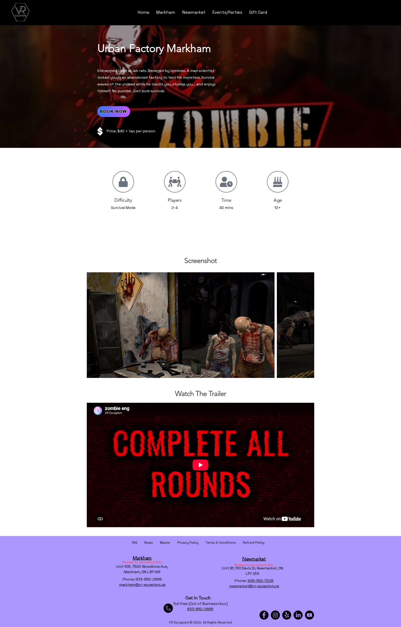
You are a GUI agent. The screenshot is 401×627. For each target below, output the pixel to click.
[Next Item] (304, 325)
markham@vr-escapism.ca (142, 584)
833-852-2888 (200, 609)
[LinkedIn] (298, 615)
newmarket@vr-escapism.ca (254, 586)
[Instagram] (275, 615)
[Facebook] (263, 615)
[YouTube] (309, 615)
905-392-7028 (260, 580)
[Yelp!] (286, 615)
